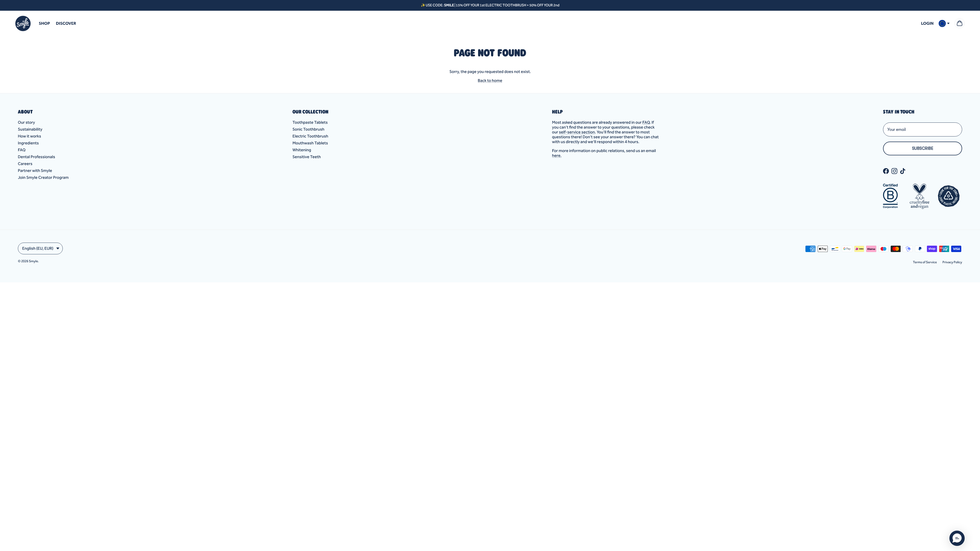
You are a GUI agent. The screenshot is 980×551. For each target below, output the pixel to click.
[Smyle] (23, 23)
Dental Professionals (36, 156)
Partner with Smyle (35, 170)
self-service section (577, 132)
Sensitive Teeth (306, 156)
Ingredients (28, 143)
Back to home (490, 80)
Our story (26, 122)
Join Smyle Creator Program (43, 177)
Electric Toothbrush (310, 136)
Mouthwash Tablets (310, 143)
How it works (29, 136)
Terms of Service (925, 262)
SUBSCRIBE (922, 148)
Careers (25, 163)
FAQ (22, 149)
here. (556, 155)
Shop (44, 23)
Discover (66, 23)
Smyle (33, 261)
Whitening (301, 149)
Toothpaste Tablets (310, 122)
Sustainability (30, 129)
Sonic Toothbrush (308, 129)
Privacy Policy (952, 262)
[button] (957, 538)
